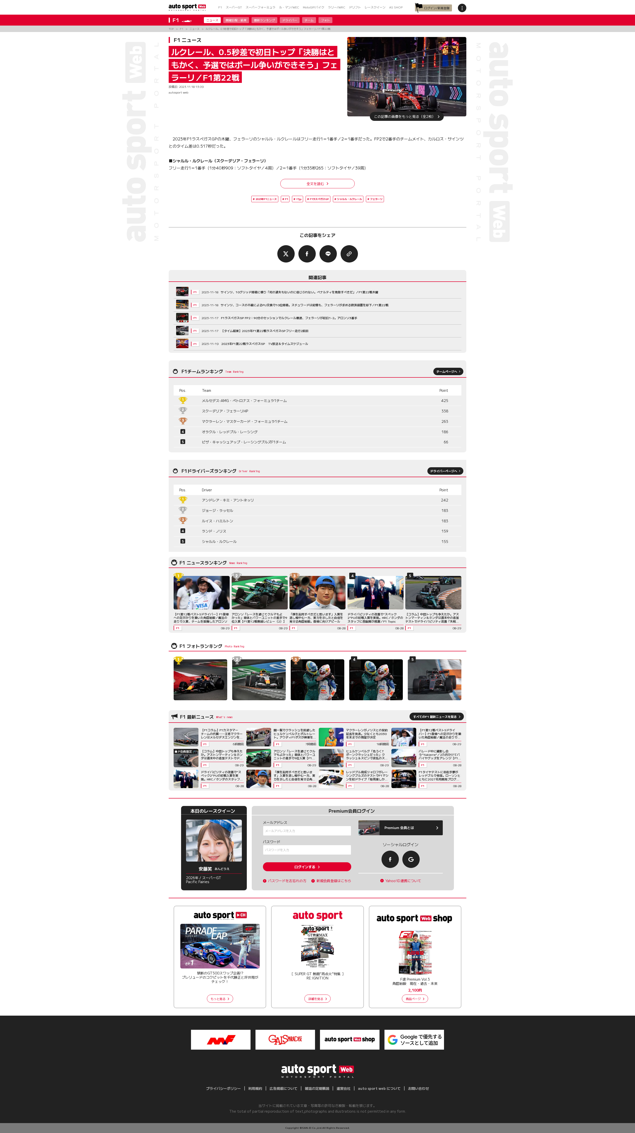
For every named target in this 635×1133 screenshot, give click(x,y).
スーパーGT (234, 7)
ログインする (304, 866)
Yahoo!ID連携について (403, 881)
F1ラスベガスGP (319, 199)
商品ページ (413, 999)
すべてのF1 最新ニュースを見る (435, 716)
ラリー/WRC (336, 7)
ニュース (212, 20)
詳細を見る (315, 999)
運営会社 (343, 1088)
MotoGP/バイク (313, 7)
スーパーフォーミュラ (260, 7)
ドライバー (289, 20)
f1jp (299, 199)
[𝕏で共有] (286, 254)
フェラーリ (376, 199)
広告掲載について (283, 1088)
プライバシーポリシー (223, 1088)
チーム (309, 20)
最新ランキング (264, 20)
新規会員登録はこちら (334, 881)
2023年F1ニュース (266, 199)
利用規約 (255, 1088)
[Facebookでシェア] (307, 254)
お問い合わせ (418, 1088)
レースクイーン (375, 7)
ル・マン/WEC (289, 7)
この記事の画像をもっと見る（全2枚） (404, 116)
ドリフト (355, 7)
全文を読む (315, 183)
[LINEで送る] (328, 254)
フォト (325, 20)
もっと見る (218, 999)
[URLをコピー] (349, 254)
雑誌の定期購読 (317, 1088)
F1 (220, 7)
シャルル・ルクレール (349, 199)
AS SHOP (396, 7)
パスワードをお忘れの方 (287, 881)
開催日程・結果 (236, 20)
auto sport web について (379, 1088)
